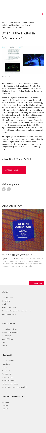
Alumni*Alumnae (8, 339)
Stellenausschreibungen (10, 384)
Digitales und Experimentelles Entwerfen (17, 25)
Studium (11, 22)
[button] (42, 14)
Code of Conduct (8, 360)
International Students (10, 332)
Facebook (5, 405)
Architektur (19, 22)
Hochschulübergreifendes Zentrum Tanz (16, 311)
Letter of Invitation (13, 170)
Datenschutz (6, 374)
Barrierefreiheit (7, 377)
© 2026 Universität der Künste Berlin (13, 418)
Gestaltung (6, 301)
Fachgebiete (29, 22)
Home (4, 22)
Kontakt (4, 367)
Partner (4, 346)
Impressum (6, 370)
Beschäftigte (6, 336)
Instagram (5, 402)
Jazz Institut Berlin (9, 314)
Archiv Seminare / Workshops (13, 27)
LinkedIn (5, 409)
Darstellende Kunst (9, 307)
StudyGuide (38, 283)
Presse (4, 342)
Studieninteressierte (9, 329)
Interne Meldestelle (9, 380)
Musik (4, 304)
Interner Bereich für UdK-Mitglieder (15, 387)
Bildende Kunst (7, 297)
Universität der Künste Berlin (10, 4)
